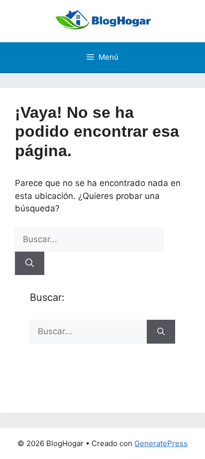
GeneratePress (161, 443)
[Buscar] (29, 263)
